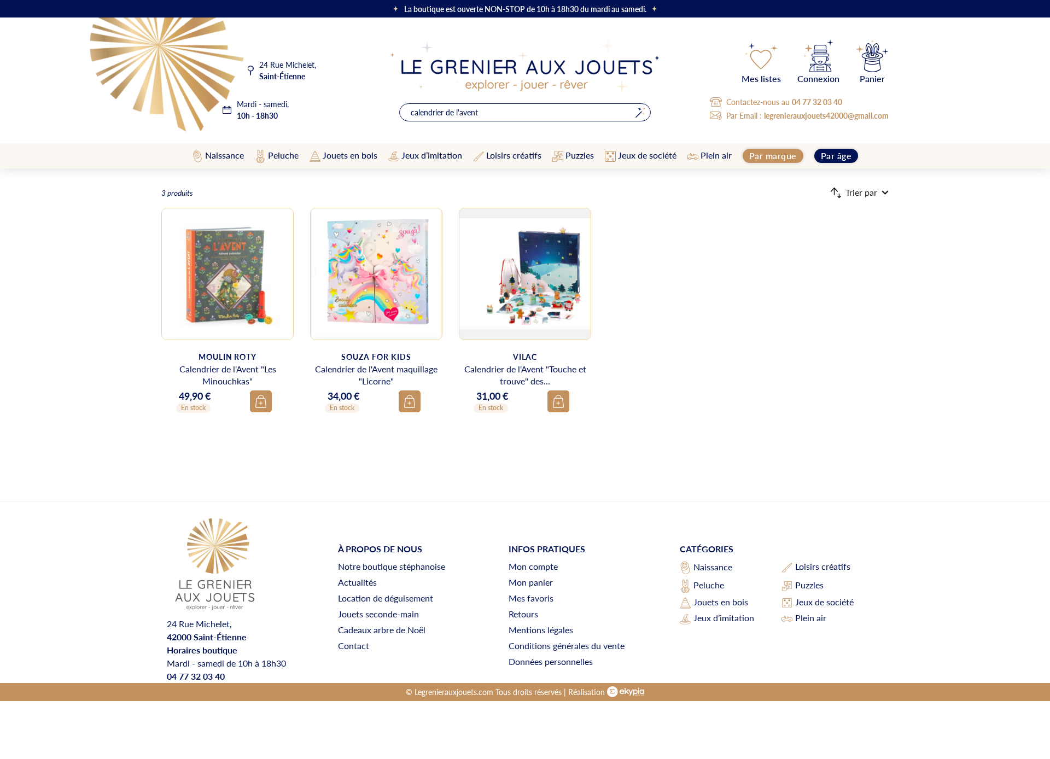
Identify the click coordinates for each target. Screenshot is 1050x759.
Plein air (810, 617)
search (640, 112)
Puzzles (809, 585)
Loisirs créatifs (822, 566)
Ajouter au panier (261, 401)
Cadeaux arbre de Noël (381, 629)
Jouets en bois (720, 601)
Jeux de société (824, 601)
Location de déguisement (385, 598)
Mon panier (531, 582)
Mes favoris (531, 598)
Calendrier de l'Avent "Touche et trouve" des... (525, 375)
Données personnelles (551, 661)
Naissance (712, 567)
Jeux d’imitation (723, 617)
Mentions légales (541, 629)
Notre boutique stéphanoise (391, 566)
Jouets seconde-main (378, 614)
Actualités (357, 582)
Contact (353, 645)
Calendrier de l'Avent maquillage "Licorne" (376, 375)
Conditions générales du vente (567, 645)
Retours (523, 614)
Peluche (708, 585)
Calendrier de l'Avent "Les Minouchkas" (227, 375)
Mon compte (533, 566)
